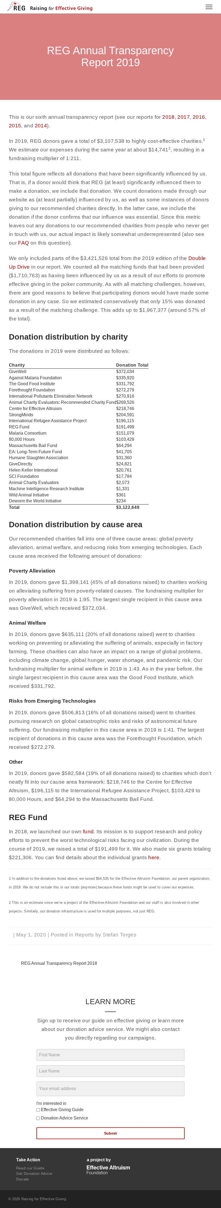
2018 (168, 117)
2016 (199, 117)
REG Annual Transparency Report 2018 (59, 963)
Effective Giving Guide (62, 1109)
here (153, 857)
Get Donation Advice (34, 1173)
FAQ (23, 243)
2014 (41, 125)
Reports (84, 935)
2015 (15, 125)
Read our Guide (30, 1168)
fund (88, 831)
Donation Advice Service (64, 1118)
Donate (22, 1179)
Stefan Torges (119, 935)
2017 (183, 117)
